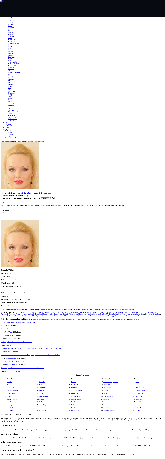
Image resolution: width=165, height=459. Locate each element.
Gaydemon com (43, 396)
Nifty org (73, 379)
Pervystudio (100, 312)
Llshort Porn (139, 407)
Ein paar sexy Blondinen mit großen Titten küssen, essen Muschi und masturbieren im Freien (31, 348)
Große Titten (12, 65)
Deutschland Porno (41, 314)
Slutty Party (156, 314)
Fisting (10, 55)
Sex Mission (148, 314)
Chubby (10, 38)
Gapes (10, 58)
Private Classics (78, 314)
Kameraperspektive (14, 72)
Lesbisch (11, 79)
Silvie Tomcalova (45, 193)
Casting (10, 34)
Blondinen (11, 31)
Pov (9, 89)
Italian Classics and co (151, 312)
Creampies (11, 41)
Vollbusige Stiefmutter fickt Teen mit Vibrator (16, 342)
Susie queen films (129, 312)
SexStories (74, 387)
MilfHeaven (68, 312)
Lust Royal (93, 314)
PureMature (139, 396)
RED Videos (8, 126)
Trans (10, 136)
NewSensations (43, 387)
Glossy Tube (139, 405)
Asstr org (105, 402)
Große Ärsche (12, 62)
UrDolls (138, 410)
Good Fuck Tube (11, 407)
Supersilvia (21, 193)
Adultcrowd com (75, 396)
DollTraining (42, 393)
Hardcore (11, 69)
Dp (9, 50)
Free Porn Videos (76, 402)
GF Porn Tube (75, 405)
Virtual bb (9, 382)
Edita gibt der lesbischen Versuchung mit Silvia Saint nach (20, 322)
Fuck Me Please (140, 387)
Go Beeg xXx (107, 379)
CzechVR (73, 382)
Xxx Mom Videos (140, 390)
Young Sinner (140, 314)
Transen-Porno (12, 117)
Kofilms (75, 312)
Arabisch (11, 20)
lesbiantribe (60, 316)
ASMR (10, 24)
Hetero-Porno (12, 119)
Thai (9, 108)
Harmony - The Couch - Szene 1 (13, 361)
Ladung (10, 76)
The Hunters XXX (103, 316)
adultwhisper (119, 312)
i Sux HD (41, 399)
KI (9, 74)
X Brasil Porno (140, 393)
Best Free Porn (75, 410)
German (10, 60)
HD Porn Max (107, 387)
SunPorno (41, 402)
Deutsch (10, 48)
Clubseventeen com (76, 390)
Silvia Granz (32, 193)
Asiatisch (11, 22)
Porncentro (45, 316)
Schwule (11, 100)
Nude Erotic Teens (76, 399)
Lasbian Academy (126, 316)
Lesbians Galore (137, 316)
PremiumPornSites (108, 410)
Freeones (9, 396)
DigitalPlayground (44, 405)
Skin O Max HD (78, 316)
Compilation (12, 39)
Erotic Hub (106, 405)
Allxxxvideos (68, 316)
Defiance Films (59, 312)
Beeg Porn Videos (76, 384)
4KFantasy (93, 312)
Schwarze (11, 98)
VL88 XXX (106, 384)
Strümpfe (11, 105)
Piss (9, 88)
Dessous (10, 46)
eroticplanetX (30, 314)
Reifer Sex (11, 91)
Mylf (40, 384)
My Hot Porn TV (103, 314)
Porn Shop (121, 314)
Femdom (11, 53)
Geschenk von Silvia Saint (11, 335)
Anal (9, 19)
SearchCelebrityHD (12, 399)
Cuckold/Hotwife (13, 43)
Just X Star (52, 316)
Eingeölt (10, 51)
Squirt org (138, 384)
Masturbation (12, 81)
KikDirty (105, 407)
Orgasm (10, 86)
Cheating (11, 36)
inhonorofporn (139, 312)
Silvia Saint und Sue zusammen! (13, 329)
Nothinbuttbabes (110, 312)
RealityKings (139, 402)
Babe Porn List (75, 393)
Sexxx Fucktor (113, 314)
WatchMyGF (106, 390)
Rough (10, 95)
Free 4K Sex (74, 407)
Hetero (10, 132)
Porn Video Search (108, 396)
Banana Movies (11, 379)
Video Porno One (83, 312)
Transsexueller (12, 110)
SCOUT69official (20, 312)
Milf (9, 82)
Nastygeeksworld (115, 316)
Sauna (10, 96)
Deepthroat (11, 45)
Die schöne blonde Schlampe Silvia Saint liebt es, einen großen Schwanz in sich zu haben (30, 355)
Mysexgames (10, 387)
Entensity (9, 405)
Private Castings (130, 314)
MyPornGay (10, 410)
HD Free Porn (43, 410)
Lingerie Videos (68, 314)
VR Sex (105, 393)
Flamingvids (4, 314)
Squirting (11, 103)
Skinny (10, 101)
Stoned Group (58, 314)
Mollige (10, 84)
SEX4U (32, 316)
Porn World (35, 312)
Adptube (41, 312)
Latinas (10, 77)
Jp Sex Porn (139, 399)
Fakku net (106, 399)
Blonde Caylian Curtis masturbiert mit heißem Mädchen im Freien (22, 368)
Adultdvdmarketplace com (110, 382)
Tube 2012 (42, 382)
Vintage (10, 113)
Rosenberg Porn (21, 314)
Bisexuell (11, 27)
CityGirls (38, 316)
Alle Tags (11, 120)
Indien (10, 70)
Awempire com (43, 379)
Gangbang (11, 57)
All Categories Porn (12, 390)
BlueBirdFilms (49, 312)
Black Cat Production (90, 316)
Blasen (10, 29)
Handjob (11, 67)
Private (29, 312)
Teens (10, 107)
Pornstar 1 (12, 314)
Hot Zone (87, 314)
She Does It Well (24, 316)
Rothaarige (11, 93)
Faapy (40, 407)
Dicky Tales (14, 316)
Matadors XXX (5, 316)
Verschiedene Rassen (14, 112)
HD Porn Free (11, 393)
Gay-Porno (11, 115)
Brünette (11, 33)
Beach (10, 26)
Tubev (137, 379)
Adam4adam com (11, 384)
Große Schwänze (13, 64)
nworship (50, 314)
